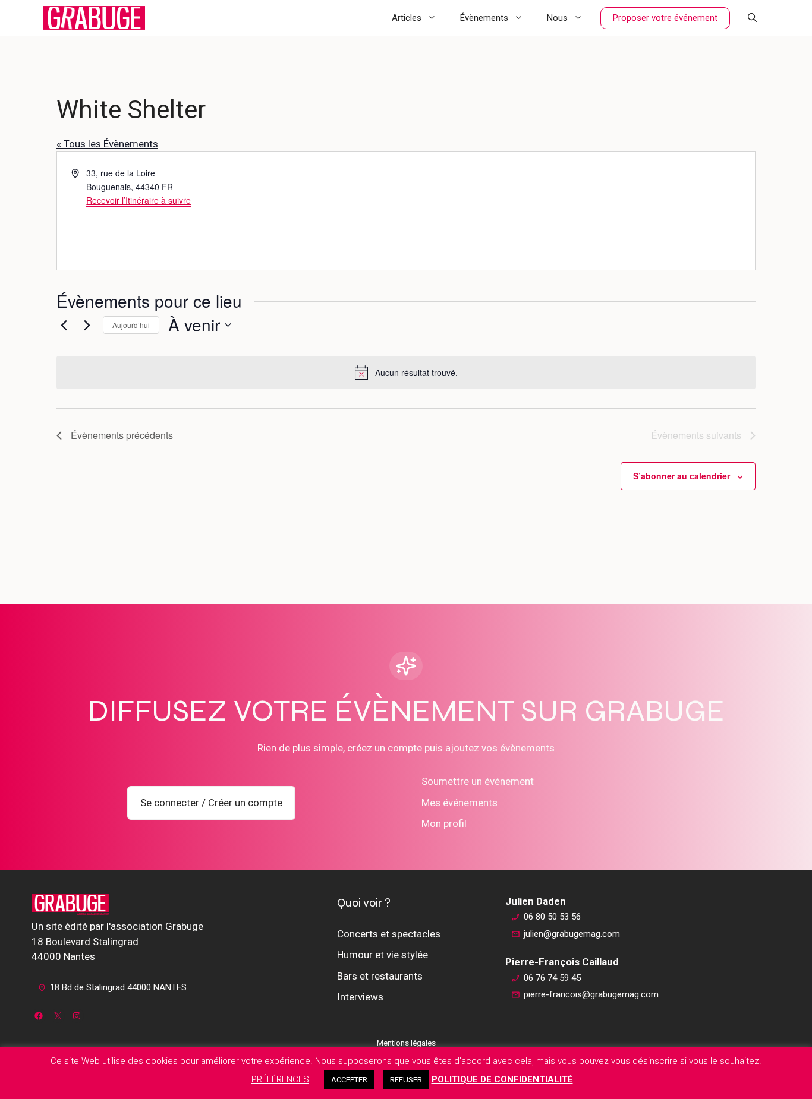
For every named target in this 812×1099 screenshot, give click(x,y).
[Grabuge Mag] (94, 18)
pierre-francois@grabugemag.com (591, 994)
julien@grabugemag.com (572, 934)
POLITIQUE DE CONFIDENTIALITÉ (502, 1079)
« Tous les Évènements (107, 144)
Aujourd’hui (131, 325)
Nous (557, 17)
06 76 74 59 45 (552, 977)
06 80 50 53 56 (552, 916)
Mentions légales (406, 1042)
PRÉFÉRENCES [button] (280, 1079)
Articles (406, 17)
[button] (752, 18)
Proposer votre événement (665, 17)
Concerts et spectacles (388, 934)
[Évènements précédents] (63, 325)
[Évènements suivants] (87, 325)
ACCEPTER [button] (349, 1079)
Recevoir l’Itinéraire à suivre (138, 200)
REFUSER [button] (406, 1079)
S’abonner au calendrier (681, 476)
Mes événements (459, 803)
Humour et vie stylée (382, 955)
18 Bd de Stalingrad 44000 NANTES (118, 987)
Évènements (484, 17)
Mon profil (444, 823)
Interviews (360, 997)
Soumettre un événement (477, 781)
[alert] (406, 372)
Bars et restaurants (380, 976)
